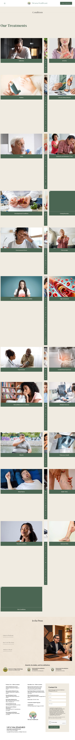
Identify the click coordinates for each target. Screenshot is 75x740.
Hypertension (21, 369)
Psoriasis (45, 460)
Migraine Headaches (45, 416)
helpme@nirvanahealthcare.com (14, 728)
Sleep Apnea (21, 491)
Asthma (21, 97)
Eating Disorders (64, 213)
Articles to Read (7, 649)
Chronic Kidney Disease (64, 97)
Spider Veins (64, 491)
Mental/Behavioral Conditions (21, 404)
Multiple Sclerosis (64, 404)
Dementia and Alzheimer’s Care (64, 156)
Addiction (21, 60)
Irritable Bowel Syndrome (64, 369)
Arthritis (64, 60)
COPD (21, 156)
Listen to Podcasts (8, 635)
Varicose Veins (64, 543)
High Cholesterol (64, 298)
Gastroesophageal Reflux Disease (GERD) (21, 298)
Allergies (45, 66)
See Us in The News (8, 642)
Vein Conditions (21, 609)
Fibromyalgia (64, 250)
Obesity (21, 455)
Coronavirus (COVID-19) (45, 172)
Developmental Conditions (21, 213)
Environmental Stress (21, 250)
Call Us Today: (16, 727)
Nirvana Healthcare (40, 3)
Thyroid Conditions (21, 543)
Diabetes (45, 218)
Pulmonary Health (64, 455)
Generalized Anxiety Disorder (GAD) (45, 321)
